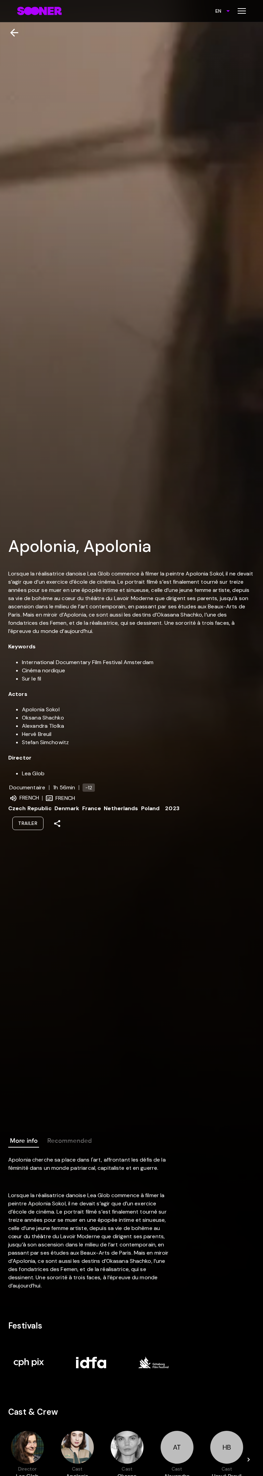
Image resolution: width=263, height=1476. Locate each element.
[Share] (57, 823)
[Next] (248, 1459)
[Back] (11, 32)
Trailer (28, 823)
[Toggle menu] (242, 11)
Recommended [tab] (69, 1141)
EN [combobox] (218, 11)
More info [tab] (24, 1141)
